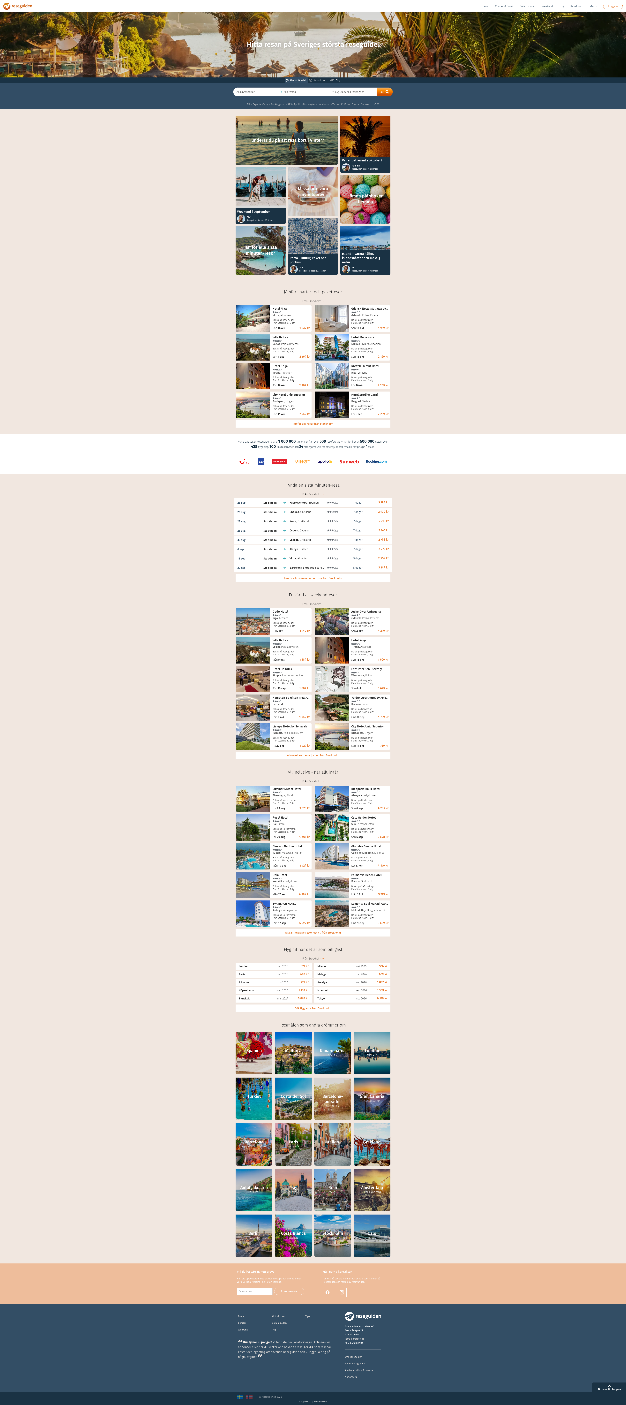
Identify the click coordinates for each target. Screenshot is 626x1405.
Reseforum (576, 6)
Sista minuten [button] (527, 6)
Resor (485, 6)
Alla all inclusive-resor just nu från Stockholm (313, 932)
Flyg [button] (561, 6)
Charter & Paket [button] (504, 6)
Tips (307, 1316)
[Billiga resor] (240, 1397)
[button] (257, 91)
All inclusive (278, 1316)
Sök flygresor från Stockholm (313, 1008)
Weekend (547, 6)
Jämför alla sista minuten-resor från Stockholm (313, 578)
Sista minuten (279, 1323)
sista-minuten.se (320, 1402)
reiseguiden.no (304, 1402)
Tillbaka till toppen (609, 1389)
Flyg (274, 1329)
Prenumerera (289, 1291)
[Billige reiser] (249, 1397)
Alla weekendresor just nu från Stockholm (313, 755)
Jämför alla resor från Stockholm (313, 423)
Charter (242, 1323)
